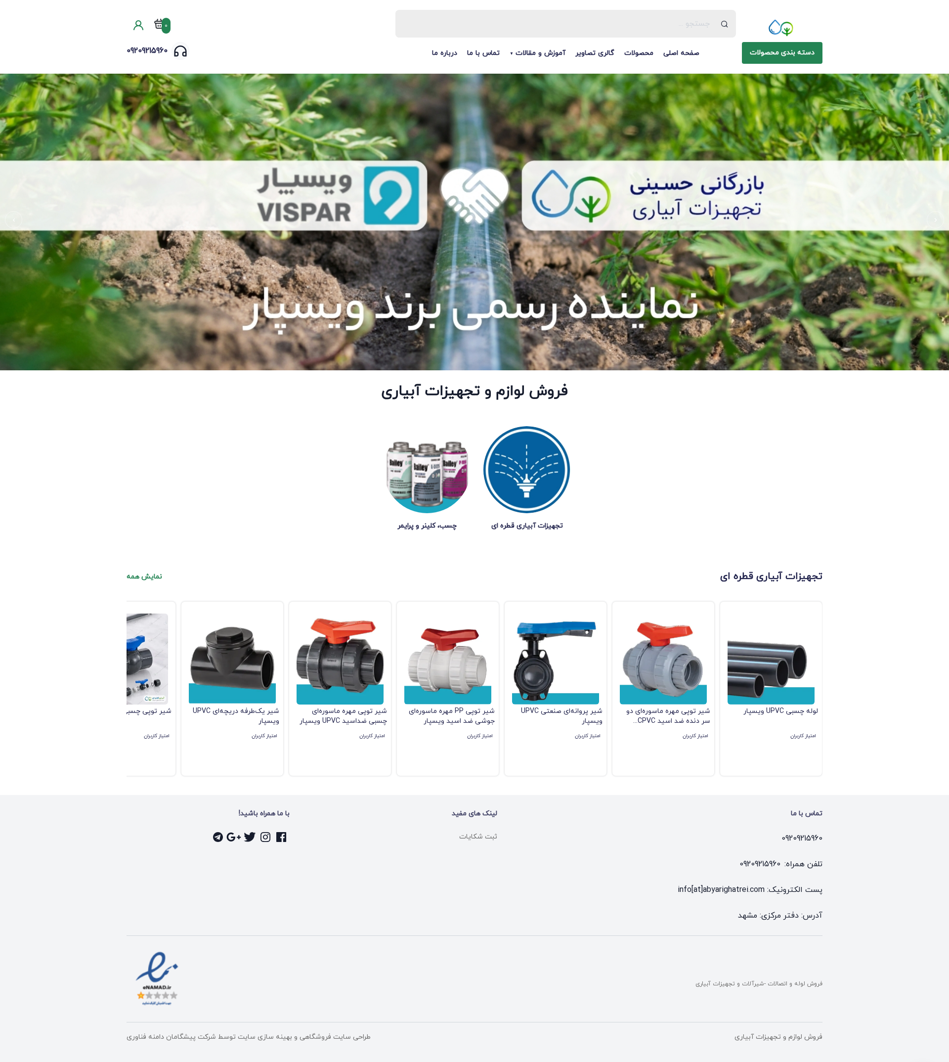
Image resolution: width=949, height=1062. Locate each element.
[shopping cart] (159, 25)
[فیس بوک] (282, 837)
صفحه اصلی (681, 53)
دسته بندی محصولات (782, 52)
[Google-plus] (234, 837)
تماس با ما (483, 53)
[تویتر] (250, 837)
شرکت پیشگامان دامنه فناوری (171, 1037)
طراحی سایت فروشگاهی (334, 1037)
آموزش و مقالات (540, 53)
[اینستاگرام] (266, 837)
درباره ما (444, 53)
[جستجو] (725, 24)
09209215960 (147, 50)
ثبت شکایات (478, 836)
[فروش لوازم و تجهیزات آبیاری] (782, 28)
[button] (935, 219)
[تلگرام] (218, 837)
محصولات (638, 53)
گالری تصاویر (594, 53)
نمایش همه (144, 576)
